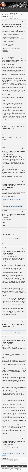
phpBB (7, 468)
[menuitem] (2, 8)
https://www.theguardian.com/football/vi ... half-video (14, 332)
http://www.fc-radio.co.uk (16, 206)
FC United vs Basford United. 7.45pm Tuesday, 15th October (14, 14)
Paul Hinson (4, 147)
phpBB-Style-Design (17, 469)
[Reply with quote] (23, 21)
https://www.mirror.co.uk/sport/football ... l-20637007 (14, 330)
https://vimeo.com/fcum (7, 241)
